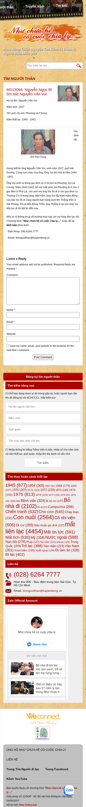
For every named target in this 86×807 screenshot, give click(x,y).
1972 (47, 490)
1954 (36, 486)
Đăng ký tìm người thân (43, 376)
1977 (54, 495)
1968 (63, 485)
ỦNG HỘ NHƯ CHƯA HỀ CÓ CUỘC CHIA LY (36, 749)
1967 (50, 486)
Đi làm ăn (67, 550)
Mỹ (38, 538)
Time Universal (28, 804)
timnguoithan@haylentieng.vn (42, 590)
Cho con (51, 511)
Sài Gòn (48, 542)
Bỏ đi (42, 507)
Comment (12, 275)
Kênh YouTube (16, 778)
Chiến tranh (21, 511)
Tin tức (61, 5)
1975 (24, 494)
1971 (33, 490)
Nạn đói (15, 542)
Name (10, 309)
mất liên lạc (40, 528)
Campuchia (60, 507)
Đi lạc (15, 554)
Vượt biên (24, 550)
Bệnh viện (33, 501)
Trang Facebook (56, 769)
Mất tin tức (59, 532)
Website (11, 333)
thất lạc (63, 542)
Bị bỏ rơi (54, 501)
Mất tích (17, 537)
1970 (19, 490)
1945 (16, 485)
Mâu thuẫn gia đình (49, 525)
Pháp (32, 542)
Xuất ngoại (45, 550)
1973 (62, 490)
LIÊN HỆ (12, 759)
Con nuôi (33, 517)
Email (10, 321)
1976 (41, 494)
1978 (65, 495)
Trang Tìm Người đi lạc (22, 769)
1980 (15, 501)
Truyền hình (34, 6)
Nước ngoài (61, 537)
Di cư (25, 525)
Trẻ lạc (32, 546)
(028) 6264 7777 (37, 574)
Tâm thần (53, 546)
